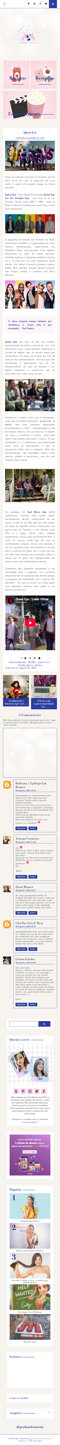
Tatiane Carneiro (27, 838)
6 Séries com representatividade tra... (44, 703)
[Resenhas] (43, 88)
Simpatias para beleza (30, 1221)
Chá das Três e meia (29, 923)
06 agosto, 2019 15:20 (26, 790)
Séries (38, 665)
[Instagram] (33, 4)
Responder (21, 828)
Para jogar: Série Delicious (30, 1312)
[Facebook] (38, 4)
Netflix (32, 662)
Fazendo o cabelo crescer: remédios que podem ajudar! (30, 1281)
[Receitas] (16, 88)
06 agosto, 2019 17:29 (26, 842)
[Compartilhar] (39, 658)
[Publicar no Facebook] (30, 658)
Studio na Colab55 (19, 1398)
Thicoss (37, 1441)
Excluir (33, 828)
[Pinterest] (27, 4)
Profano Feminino (19, 1439)
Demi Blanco (24, 887)
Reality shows (25, 665)
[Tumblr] (16, 1091)
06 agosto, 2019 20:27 (26, 926)
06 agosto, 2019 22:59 (26, 963)
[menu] (4, 4)
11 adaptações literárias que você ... (16, 702)
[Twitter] (44, 4)
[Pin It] (35, 658)
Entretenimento (17, 662)
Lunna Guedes (25, 959)
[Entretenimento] (29, 118)
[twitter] (36, 1091)
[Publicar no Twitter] (26, 658)
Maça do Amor (30, 1342)
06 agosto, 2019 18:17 (26, 890)
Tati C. (19, 871)
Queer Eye (43, 662)
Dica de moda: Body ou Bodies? (30, 1251)
